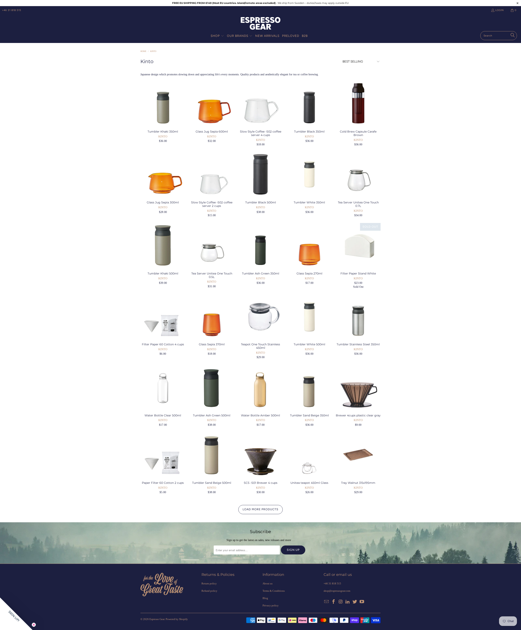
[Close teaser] (34, 625)
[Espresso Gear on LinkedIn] (348, 602)
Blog (265, 598)
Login (499, 10)
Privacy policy (271, 605)
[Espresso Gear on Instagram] (341, 602)
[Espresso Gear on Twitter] (355, 602)
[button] (217, 36)
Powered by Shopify (177, 619)
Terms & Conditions (274, 590)
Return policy (209, 583)
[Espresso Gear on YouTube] (362, 602)
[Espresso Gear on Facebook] (334, 602)
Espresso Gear (156, 619)
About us (268, 583)
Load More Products (260, 509)
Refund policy (209, 590)
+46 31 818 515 (11, 10)
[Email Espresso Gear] (327, 602)
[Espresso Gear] (260, 23)
